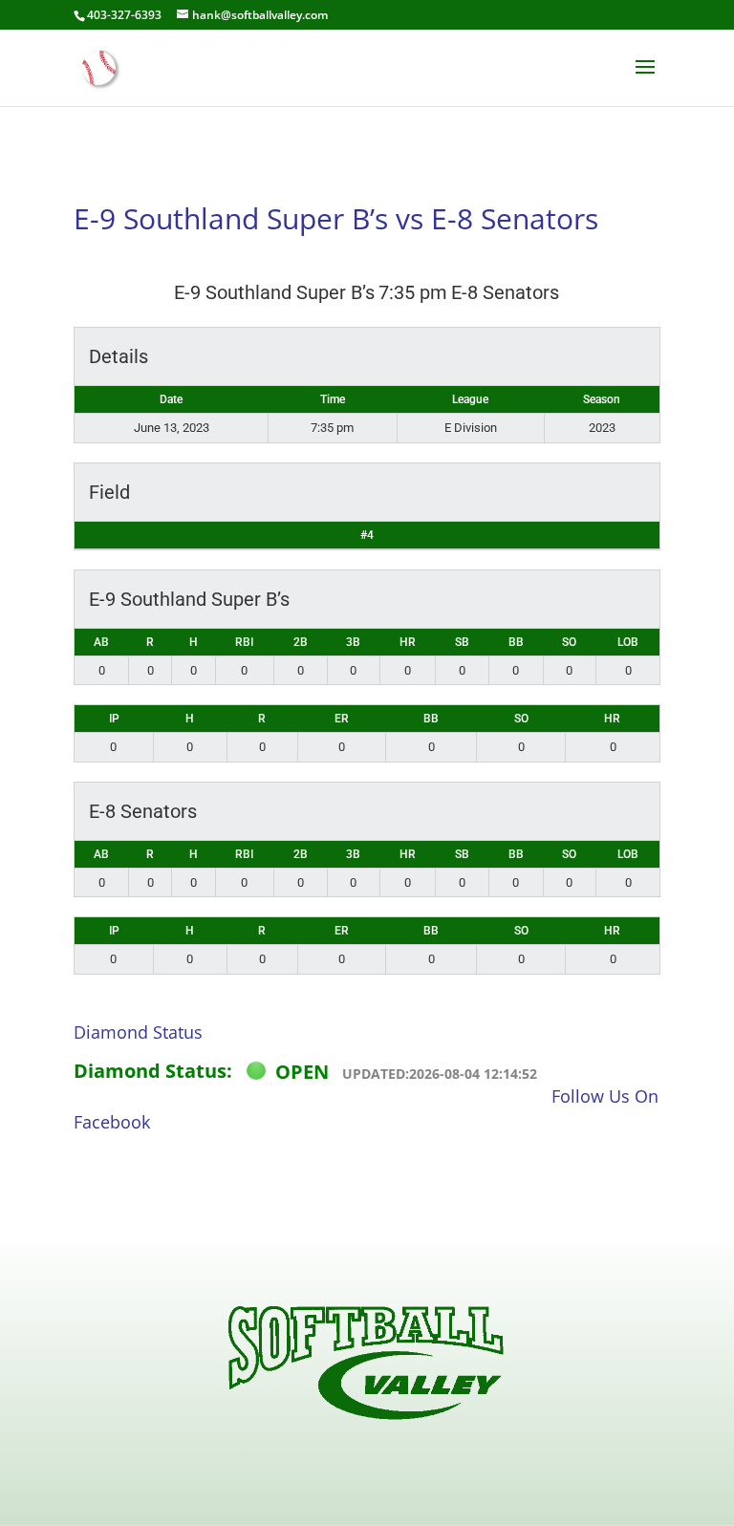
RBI (244, 642)
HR (407, 642)
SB (462, 642)
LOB (627, 642)
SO (569, 642)
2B (300, 642)
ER (342, 718)
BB (516, 642)
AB (101, 642)
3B (353, 642)
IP (114, 718)
